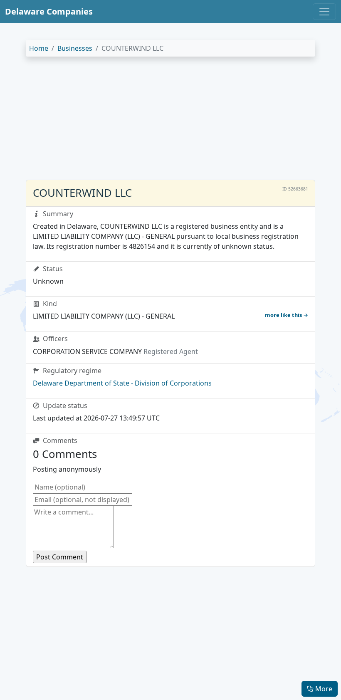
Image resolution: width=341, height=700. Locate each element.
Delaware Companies (49, 11)
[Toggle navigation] (324, 11)
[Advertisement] (170, 121)
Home (38, 48)
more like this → (286, 315)
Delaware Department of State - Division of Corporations (122, 383)
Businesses (74, 48)
